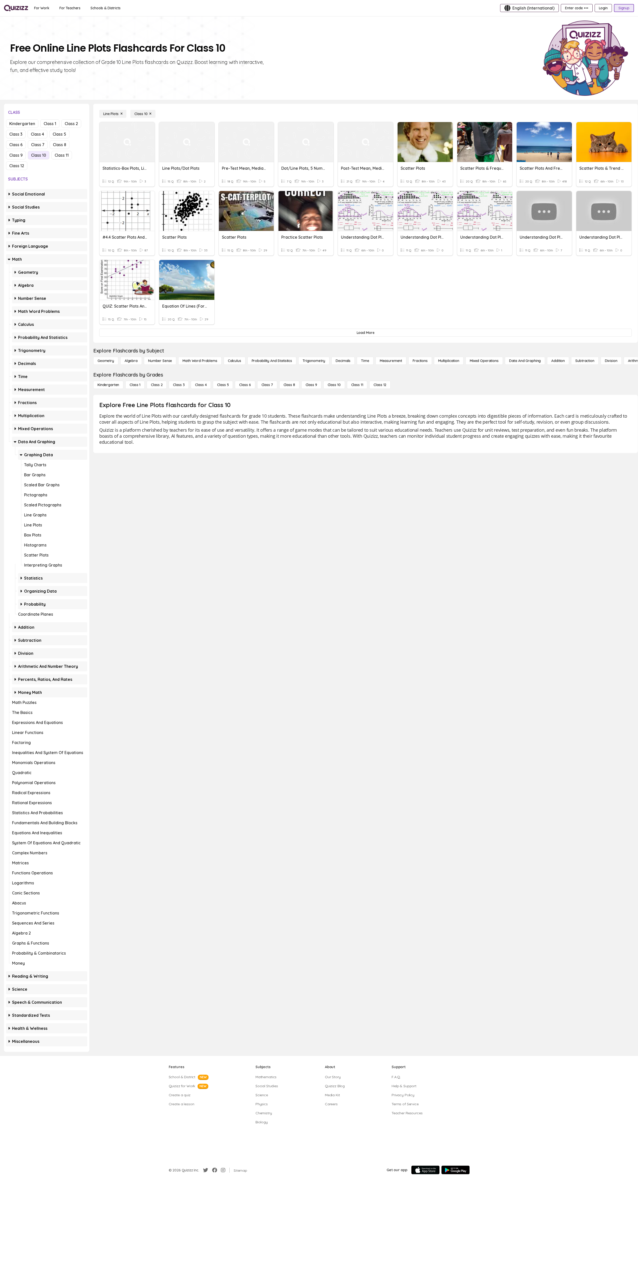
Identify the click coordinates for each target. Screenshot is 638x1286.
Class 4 (37, 134)
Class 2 (71, 123)
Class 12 (16, 165)
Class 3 (15, 134)
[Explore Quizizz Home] (16, 8)
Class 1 (50, 123)
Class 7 (37, 144)
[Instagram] (223, 1170)
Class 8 (59, 144)
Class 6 (16, 144)
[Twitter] (205, 1170)
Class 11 (62, 155)
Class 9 (16, 155)
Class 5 (59, 134)
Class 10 (38, 155)
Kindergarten (22, 123)
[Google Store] (455, 1170)
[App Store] (425, 1170)
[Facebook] (214, 1170)
